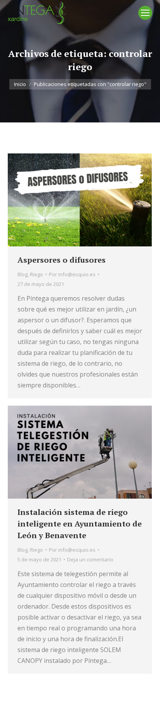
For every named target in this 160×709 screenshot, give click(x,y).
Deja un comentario (90, 559)
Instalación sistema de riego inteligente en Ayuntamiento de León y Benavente (79, 523)
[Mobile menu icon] (145, 13)
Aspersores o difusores (61, 260)
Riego (36, 274)
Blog (22, 274)
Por (72, 274)
